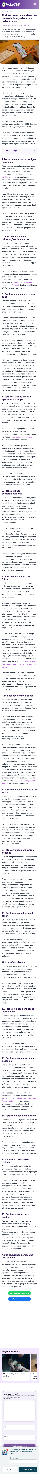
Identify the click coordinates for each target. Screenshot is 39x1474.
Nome (6, 1426)
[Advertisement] (19, 1324)
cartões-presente (9, 177)
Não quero (10, 1469)
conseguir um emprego (22, 437)
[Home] (2, 11)
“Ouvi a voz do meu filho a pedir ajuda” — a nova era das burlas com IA (19, 664)
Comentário (7, 1398)
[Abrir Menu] (34, 4)
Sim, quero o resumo (27, 1469)
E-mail (6, 1436)
